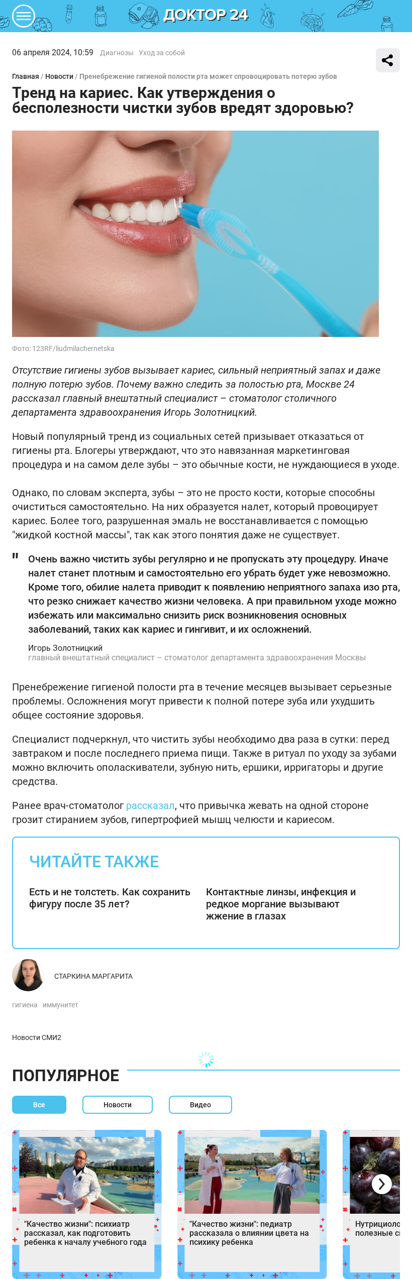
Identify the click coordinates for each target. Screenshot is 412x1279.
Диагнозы (117, 53)
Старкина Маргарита (93, 976)
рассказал (150, 805)
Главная (25, 76)
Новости (59, 76)
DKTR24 (206, 16)
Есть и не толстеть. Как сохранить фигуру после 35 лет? (109, 898)
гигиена (25, 1004)
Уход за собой (162, 53)
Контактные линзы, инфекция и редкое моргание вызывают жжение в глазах (281, 904)
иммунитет (60, 1004)
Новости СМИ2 (36, 1037)
